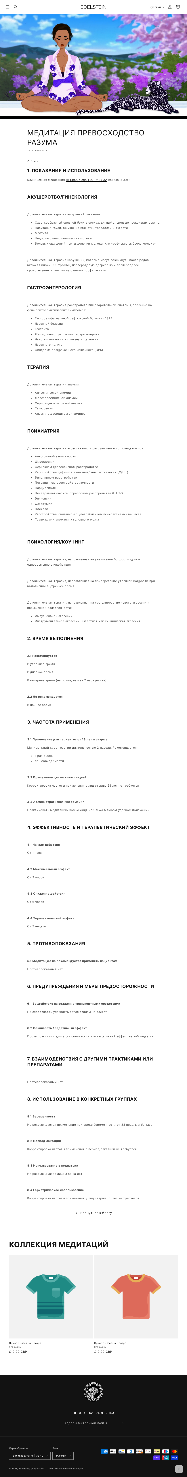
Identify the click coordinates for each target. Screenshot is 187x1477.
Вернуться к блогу (96, 1213)
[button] (8, 7)
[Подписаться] (122, 1423)
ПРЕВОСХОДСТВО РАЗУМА (86, 180)
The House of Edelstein (31, 1468)
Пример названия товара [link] (25, 1343)
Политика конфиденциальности (65, 1468)
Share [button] (34, 161)
